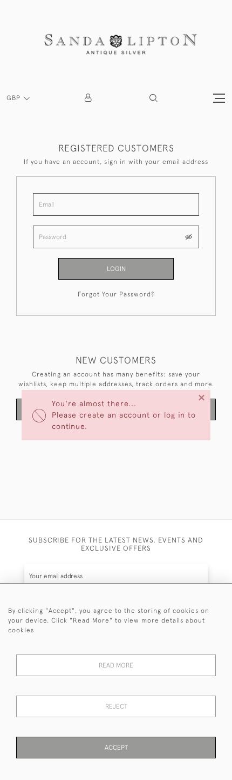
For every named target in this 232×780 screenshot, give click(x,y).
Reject (116, 706)
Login (116, 269)
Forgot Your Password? (116, 294)
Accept (116, 747)
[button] (153, 98)
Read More (116, 665)
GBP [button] (14, 98)
